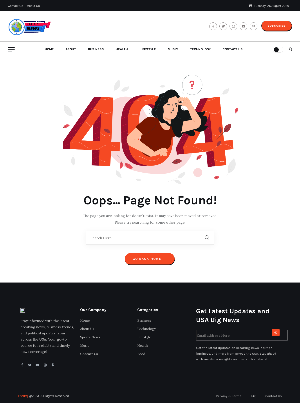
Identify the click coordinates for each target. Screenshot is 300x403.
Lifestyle (148, 49)
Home (49, 49)
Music (173, 49)
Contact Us (15, 5)
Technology (200, 49)
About (71, 49)
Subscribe (277, 25)
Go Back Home (148, 259)
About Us (33, 5)
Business (96, 49)
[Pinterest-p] (52, 365)
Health (122, 49)
